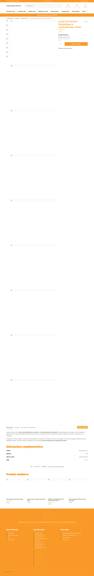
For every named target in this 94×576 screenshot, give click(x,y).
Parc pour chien (38, 542)
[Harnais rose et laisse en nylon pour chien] (36, 488)
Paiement (85, 7)
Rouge (64, 37)
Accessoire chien (24, 18)
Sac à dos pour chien (39, 536)
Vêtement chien (38, 545)
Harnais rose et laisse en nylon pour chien (36, 499)
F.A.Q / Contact (77, 7)
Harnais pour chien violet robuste (14, 499)
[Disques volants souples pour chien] (85, 21)
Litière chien (37, 540)
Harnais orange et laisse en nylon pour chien (77, 499)
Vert (68, 37)
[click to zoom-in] (33, 42)
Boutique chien (10, 18)
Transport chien (38, 533)
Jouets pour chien (60, 466)
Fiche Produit (9, 427)
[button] (61, 29)
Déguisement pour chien (40, 547)
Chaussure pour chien (40, 535)
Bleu (60, 37)
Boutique (17, 18)
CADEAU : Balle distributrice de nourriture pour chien (56, 499)
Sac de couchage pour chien (41, 538)
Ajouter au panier (76, 44)
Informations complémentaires (28, 427)
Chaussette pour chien (40, 544)
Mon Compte (68, 7)
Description (17, 427)
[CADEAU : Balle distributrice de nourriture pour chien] (57, 488)
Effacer (59, 40)
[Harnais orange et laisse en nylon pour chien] (78, 488)
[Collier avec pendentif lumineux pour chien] (87, 21)
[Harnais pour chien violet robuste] (15, 488)
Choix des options (15, 505)
